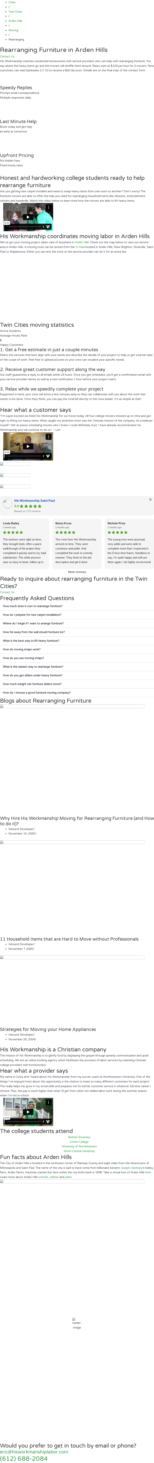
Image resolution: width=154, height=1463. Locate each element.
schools (43, 1177)
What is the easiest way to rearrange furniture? (33, 666)
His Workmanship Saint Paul (34, 500)
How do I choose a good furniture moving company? (37, 692)
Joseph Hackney (131, 1168)
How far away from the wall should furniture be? (34, 632)
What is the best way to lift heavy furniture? (31, 640)
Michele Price (116, 523)
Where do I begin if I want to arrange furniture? (33, 623)
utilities (54, 1177)
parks (68, 1177)
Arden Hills (82, 242)
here (148, 1172)
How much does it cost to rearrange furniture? (33, 606)
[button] (77, 606)
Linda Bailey (11, 523)
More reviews (77, 572)
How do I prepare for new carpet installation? (32, 614)
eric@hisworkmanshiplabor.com (34, 1452)
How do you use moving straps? (23, 658)
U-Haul (80, 247)
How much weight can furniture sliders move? (32, 684)
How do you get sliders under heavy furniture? (32, 675)
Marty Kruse (63, 523)
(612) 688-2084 (24, 1458)
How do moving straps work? (22, 649)
